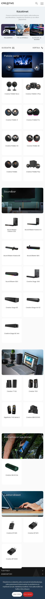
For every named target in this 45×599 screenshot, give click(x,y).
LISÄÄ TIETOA (17, 594)
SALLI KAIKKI (28, 594)
